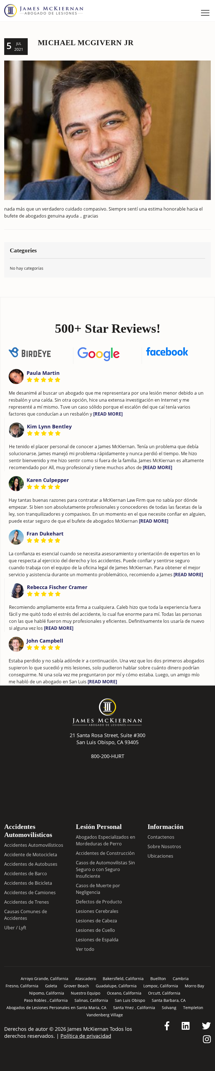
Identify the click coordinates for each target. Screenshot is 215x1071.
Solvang (169, 1007)
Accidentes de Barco (25, 873)
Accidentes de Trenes (26, 902)
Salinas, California (91, 1000)
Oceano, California (124, 993)
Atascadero (85, 978)
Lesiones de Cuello (95, 930)
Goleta (51, 985)
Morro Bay (194, 985)
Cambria (181, 978)
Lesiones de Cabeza (96, 921)
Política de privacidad (85, 1036)
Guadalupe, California (116, 985)
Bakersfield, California (123, 978)
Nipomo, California (46, 993)
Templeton (193, 1007)
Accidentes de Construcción (105, 853)
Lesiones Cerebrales (97, 911)
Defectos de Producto (99, 902)
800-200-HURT (107, 756)
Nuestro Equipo (85, 993)
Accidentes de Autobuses (30, 864)
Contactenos (161, 837)
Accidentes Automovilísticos (33, 845)
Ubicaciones (160, 856)
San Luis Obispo (130, 1000)
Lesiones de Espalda (97, 940)
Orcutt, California (164, 993)
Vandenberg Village (105, 1014)
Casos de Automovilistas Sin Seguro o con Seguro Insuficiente (105, 869)
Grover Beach (76, 985)
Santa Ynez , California (134, 1007)
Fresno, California (22, 985)
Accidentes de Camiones (30, 892)
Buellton (158, 978)
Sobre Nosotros (164, 846)
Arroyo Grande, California (44, 978)
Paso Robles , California (46, 1000)
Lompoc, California (160, 985)
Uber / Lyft (15, 928)
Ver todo (85, 949)
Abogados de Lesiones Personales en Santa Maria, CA (56, 1007)
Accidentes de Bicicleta (28, 883)
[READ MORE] (108, 414)
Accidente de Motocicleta (30, 855)
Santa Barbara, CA (169, 1000)
